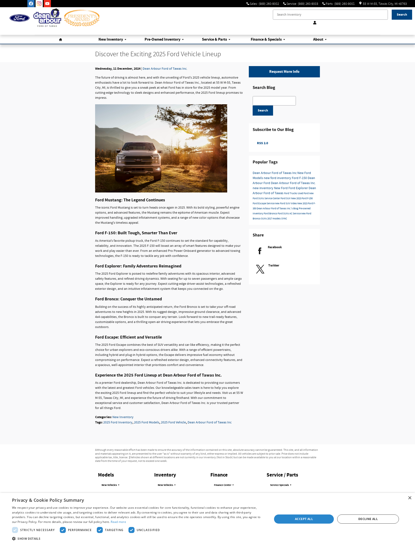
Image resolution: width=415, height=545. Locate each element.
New (110, 40)
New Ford (281, 188)
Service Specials (279, 485)
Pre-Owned (162, 40)
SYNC (284, 218)
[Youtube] (47, 3)
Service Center (272, 198)
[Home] (19, 18)
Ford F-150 (300, 178)
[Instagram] (39, 3)
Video (294, 203)
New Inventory (123, 417)
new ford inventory (278, 178)
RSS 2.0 (262, 143)
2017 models (274, 218)
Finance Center (223, 485)
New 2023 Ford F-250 (302, 198)
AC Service (295, 213)
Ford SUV (286, 198)
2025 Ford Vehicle (173, 422)
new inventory (263, 188)
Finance (266, 40)
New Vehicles (109, 485)
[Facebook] (31, 3)
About (318, 40)
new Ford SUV (283, 203)
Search (263, 110)
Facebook (275, 247)
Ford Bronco (271, 213)
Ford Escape (260, 203)
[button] (138, 538)
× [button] (409, 498)
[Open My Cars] (313, 22)
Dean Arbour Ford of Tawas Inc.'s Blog (278, 208)
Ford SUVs (283, 213)
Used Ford (303, 193)
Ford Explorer (298, 188)
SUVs (264, 218)
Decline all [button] (368, 519)
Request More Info (284, 71)
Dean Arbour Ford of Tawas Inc (210, 422)
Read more (118, 522)
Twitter (273, 265)
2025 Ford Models (146, 422)
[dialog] (207, 519)
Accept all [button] (304, 519)
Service (214, 40)
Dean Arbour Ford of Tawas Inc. (165, 69)
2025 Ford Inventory (117, 422)
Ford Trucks (291, 193)
